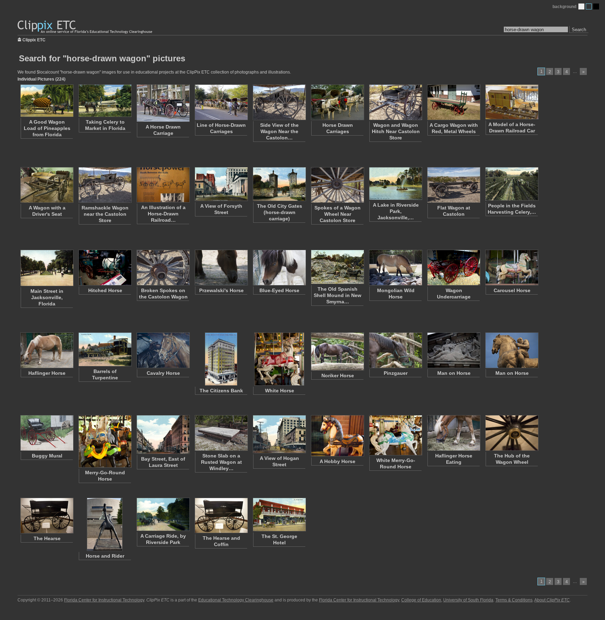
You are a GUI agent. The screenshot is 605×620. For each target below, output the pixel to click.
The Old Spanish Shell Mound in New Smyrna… (337, 295)
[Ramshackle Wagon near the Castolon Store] (104, 185)
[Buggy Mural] (46, 433)
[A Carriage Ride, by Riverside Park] (163, 514)
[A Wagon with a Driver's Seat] (46, 185)
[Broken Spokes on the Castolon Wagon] (163, 267)
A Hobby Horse (337, 461)
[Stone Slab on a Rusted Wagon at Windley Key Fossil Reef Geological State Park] (221, 433)
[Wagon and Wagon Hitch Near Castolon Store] (395, 102)
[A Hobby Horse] (337, 435)
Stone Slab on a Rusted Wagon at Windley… (221, 462)
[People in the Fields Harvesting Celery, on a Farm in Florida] (511, 184)
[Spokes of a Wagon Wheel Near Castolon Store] (337, 185)
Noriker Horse (337, 375)
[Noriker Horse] (337, 351)
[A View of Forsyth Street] (221, 184)
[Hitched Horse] (104, 267)
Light (581, 6)
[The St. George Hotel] (279, 514)
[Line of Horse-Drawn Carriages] (221, 102)
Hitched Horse (105, 290)
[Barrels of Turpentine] (104, 349)
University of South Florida (468, 600)
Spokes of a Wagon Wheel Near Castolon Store (337, 214)
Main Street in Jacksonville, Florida (46, 297)
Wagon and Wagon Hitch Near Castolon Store (396, 131)
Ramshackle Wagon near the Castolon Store (105, 214)
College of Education (421, 600)
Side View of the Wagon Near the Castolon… (279, 131)
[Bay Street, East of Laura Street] (163, 434)
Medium (589, 6)
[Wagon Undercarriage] (453, 267)
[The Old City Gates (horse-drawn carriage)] (279, 184)
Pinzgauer (396, 373)
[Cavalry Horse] (163, 350)
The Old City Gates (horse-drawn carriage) (279, 212)
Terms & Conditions (514, 600)
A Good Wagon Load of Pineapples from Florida (47, 128)
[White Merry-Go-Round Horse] (395, 435)
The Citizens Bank (221, 390)
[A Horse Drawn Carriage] (163, 103)
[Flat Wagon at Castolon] (453, 185)
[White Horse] (279, 359)
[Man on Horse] (453, 350)
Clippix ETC (34, 39)
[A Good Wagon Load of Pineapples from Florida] (46, 100)
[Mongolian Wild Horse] (395, 267)
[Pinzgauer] (395, 350)
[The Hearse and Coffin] (221, 515)
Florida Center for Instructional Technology (104, 600)
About (552, 600)
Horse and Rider (105, 556)
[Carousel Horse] (511, 267)
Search (579, 29)
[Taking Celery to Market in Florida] (104, 100)
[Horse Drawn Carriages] (337, 102)
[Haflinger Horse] (46, 350)
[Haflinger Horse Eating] (453, 433)
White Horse (279, 390)
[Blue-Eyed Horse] (279, 267)
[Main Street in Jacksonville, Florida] (46, 268)
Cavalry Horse (163, 373)
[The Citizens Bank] (221, 359)
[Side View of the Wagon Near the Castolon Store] (279, 102)
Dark (596, 6)
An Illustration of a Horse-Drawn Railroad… (163, 214)
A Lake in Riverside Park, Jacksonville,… (396, 211)
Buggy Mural (47, 456)
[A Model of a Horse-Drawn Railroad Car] (511, 101)
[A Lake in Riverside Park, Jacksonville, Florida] (395, 183)
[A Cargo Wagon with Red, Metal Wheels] (453, 102)
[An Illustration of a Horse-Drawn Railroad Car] (163, 184)
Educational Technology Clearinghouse (235, 600)
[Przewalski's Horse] (221, 267)
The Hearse (47, 538)
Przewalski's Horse (221, 290)
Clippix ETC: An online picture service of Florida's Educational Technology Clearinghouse (85, 27)
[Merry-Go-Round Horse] (104, 441)
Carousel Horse (512, 290)
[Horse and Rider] (104, 524)
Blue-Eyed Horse (279, 290)
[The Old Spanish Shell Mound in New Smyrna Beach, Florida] (337, 267)
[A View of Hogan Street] (279, 434)
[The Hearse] (46, 515)
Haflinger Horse (46, 373)
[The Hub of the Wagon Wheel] (511, 433)
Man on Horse (454, 373)
